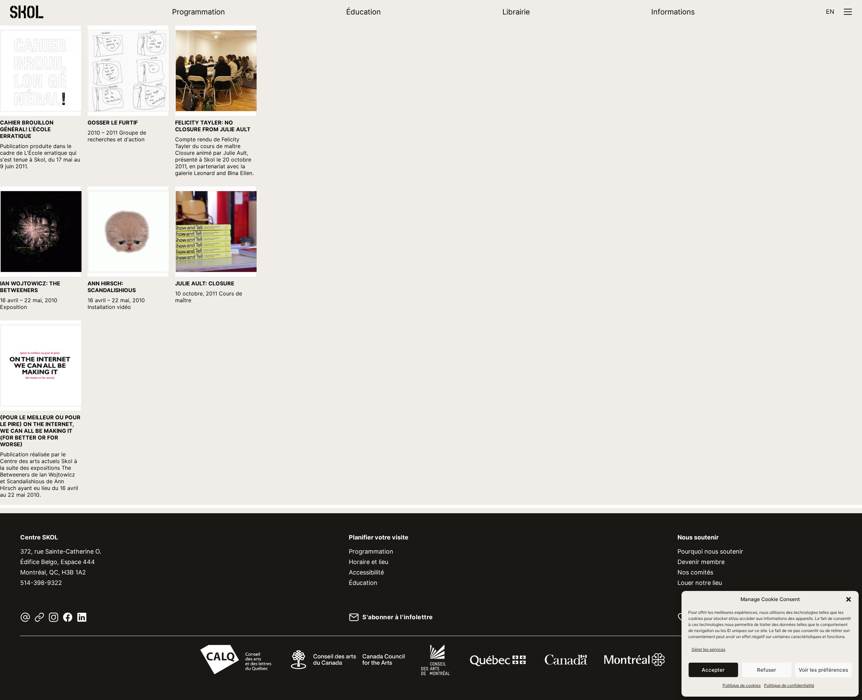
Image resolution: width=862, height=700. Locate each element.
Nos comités (695, 572)
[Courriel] (25, 617)
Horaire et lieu (368, 561)
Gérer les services (708, 649)
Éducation (363, 11)
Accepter (713, 670)
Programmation (198, 11)
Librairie (516, 11)
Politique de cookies (742, 685)
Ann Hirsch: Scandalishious (112, 286)
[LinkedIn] (82, 617)
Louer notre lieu (699, 582)
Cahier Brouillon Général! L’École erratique (27, 129)
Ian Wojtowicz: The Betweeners (30, 286)
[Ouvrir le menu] (848, 12)
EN (830, 11)
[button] (848, 599)
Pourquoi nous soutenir (710, 551)
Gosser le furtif (113, 122)
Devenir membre (701, 561)
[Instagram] (53, 617)
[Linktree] (39, 617)
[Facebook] (68, 617)
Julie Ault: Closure (204, 283)
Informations (673, 11)
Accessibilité (366, 572)
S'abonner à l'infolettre (397, 617)
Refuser (766, 670)
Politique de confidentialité (789, 685)
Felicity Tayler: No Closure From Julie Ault (213, 126)
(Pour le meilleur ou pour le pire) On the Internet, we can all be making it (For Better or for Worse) (40, 431)
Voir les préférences (823, 670)
